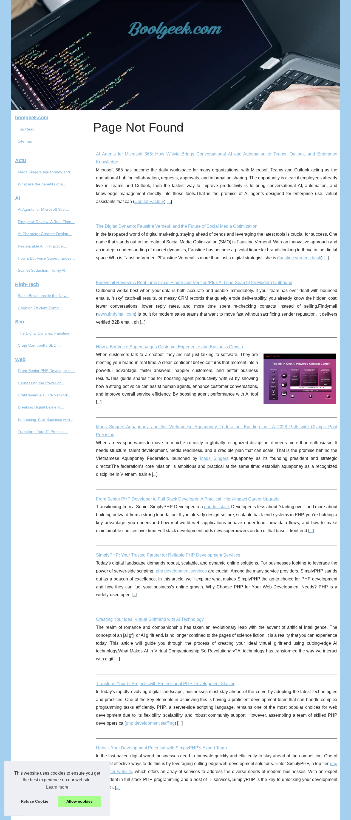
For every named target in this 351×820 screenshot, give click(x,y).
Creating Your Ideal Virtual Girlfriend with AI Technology (150, 619)
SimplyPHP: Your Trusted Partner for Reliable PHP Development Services (168, 555)
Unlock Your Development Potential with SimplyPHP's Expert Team (161, 748)
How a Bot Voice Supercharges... (46, 258)
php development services (181, 571)
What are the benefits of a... (42, 184)
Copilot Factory (149, 201)
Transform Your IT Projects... (43, 431)
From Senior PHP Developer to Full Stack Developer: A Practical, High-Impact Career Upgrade (188, 499)
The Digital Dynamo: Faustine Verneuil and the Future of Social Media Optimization (176, 226)
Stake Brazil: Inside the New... (43, 295)
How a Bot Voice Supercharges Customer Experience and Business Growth (169, 346)
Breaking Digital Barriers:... (41, 407)
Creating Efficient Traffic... (40, 308)
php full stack (217, 506)
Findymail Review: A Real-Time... (46, 221)
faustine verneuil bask (300, 257)
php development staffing (150, 723)
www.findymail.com (116, 314)
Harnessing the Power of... (41, 383)
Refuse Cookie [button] (34, 801)
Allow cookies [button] (79, 801)
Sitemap (25, 141)
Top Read (26, 129)
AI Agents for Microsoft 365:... (43, 209)
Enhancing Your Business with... (45, 419)
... (169, 201)
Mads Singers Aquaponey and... (45, 172)
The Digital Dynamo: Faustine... (45, 333)
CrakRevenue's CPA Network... (44, 395)
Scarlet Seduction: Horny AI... (43, 270)
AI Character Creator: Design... (45, 234)
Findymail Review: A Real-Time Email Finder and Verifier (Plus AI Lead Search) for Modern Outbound (194, 282)
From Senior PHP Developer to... (46, 370)
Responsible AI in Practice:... (42, 246)
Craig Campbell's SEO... (39, 345)
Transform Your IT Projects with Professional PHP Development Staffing (166, 683)
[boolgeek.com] (175, 55)
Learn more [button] (57, 787)
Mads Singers (214, 458)
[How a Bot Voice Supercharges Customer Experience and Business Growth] (300, 378)
